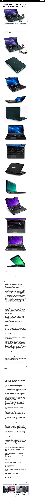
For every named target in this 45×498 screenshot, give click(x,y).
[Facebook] (34, 0)
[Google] (36, 0)
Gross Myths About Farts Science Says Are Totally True (5, 493)
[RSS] (39, 0)
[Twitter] (35, 0)
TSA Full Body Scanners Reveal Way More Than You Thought (25, 493)
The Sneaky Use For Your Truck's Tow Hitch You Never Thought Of (18, 493)
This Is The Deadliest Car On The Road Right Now (12, 493)
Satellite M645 (13, 24)
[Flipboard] (37, 0)
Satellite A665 (7, 24)
